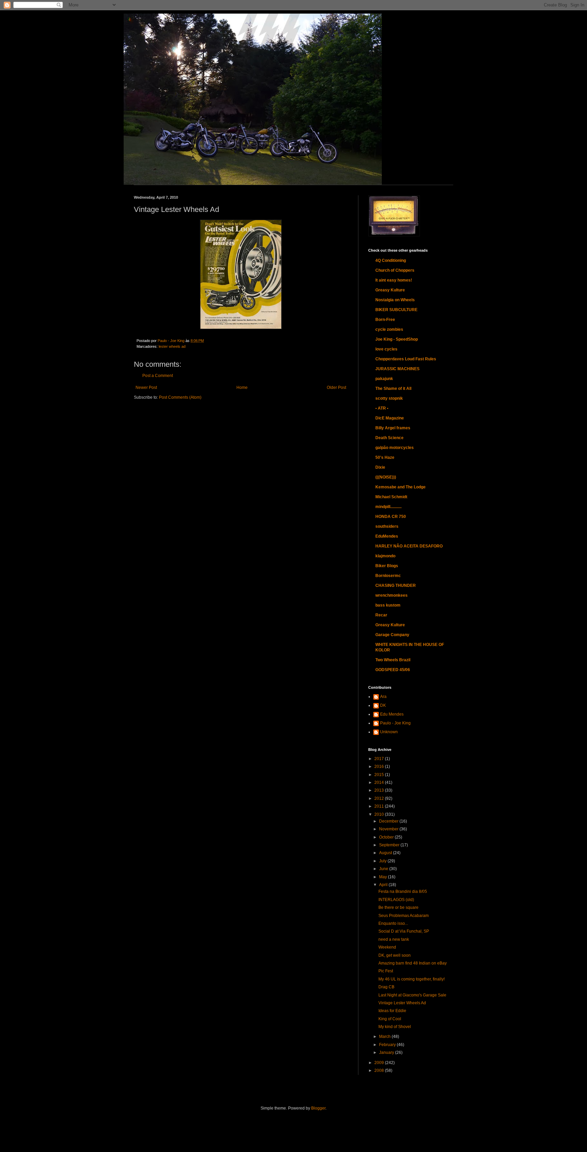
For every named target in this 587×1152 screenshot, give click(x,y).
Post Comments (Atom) (180, 397)
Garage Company (392, 634)
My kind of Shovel (394, 1026)
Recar (381, 615)
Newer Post (146, 387)
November (389, 829)
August (386, 852)
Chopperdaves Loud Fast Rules (405, 359)
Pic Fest (385, 971)
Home (242, 387)
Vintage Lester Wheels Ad (402, 1003)
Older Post (336, 387)
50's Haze (384, 457)
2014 (379, 782)
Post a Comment (157, 375)
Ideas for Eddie (392, 1010)
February (388, 1044)
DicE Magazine (389, 418)
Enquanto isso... (393, 923)
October (387, 837)
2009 (379, 1062)
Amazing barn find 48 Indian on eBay (412, 963)
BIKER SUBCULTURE (396, 309)
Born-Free (385, 319)
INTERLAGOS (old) (396, 899)
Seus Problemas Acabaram (403, 915)
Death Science (389, 437)
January (387, 1052)
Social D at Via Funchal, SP (403, 931)
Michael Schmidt (391, 496)
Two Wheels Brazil (392, 660)
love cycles (386, 349)
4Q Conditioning (390, 260)
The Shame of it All (393, 388)
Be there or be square (398, 907)
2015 (379, 774)
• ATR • (381, 408)
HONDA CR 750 (390, 516)
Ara (383, 696)
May (383, 877)
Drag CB (386, 987)
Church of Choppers (394, 270)
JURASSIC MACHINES (397, 368)
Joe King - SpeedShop (396, 339)
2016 (379, 766)
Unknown (389, 732)
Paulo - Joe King (395, 723)
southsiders (386, 526)
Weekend (387, 947)
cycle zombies (389, 329)
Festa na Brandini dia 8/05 (402, 891)
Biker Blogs (386, 565)
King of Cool (389, 1018)
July (383, 861)
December (389, 821)
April (384, 884)
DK (383, 705)
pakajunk (384, 378)
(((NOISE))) (385, 477)
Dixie (380, 467)
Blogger (318, 1108)
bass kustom (388, 605)
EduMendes (386, 536)
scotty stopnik (389, 398)
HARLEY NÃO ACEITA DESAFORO (409, 546)
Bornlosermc (388, 575)
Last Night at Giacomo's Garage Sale (412, 995)
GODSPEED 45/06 (392, 669)
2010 (379, 814)
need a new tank (393, 939)
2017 (379, 758)
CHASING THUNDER (395, 585)
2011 (379, 806)
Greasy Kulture (390, 290)
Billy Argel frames (392, 428)
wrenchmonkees (391, 595)
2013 (379, 790)
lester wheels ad (172, 346)
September (390, 845)
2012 (379, 798)
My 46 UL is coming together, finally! (411, 979)
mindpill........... (388, 506)
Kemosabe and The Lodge (400, 487)
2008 (379, 1070)
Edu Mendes (392, 714)
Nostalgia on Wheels (395, 300)
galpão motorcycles (394, 447)
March (385, 1036)
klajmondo (385, 556)
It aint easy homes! (393, 280)
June (384, 868)
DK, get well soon (394, 955)
